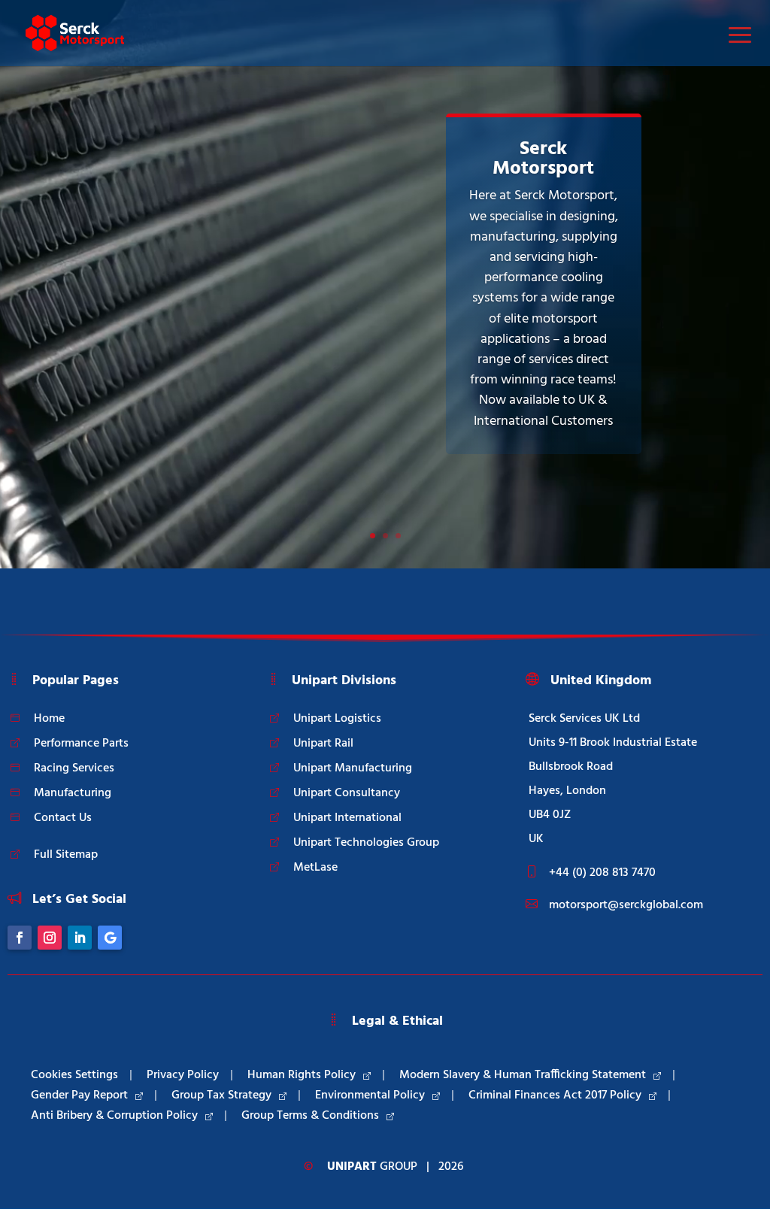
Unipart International (347, 818)
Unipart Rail (323, 743)
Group (372, 1167)
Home (49, 719)
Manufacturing (72, 793)
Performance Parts (81, 743)
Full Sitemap (66, 855)
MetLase (315, 867)
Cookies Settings (74, 1075)
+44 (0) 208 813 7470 (602, 873)
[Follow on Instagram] (50, 938)
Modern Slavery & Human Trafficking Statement (522, 1075)
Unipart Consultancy (346, 793)
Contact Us (63, 818)
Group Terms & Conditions (310, 1116)
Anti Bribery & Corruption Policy (114, 1116)
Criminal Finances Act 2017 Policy (554, 1095)
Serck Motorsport (543, 159)
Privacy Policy (183, 1075)
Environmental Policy (370, 1095)
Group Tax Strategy (221, 1095)
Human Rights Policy (301, 1075)
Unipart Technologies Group (366, 843)
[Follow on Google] (110, 938)
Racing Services (74, 768)
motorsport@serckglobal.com (626, 905)
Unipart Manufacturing (352, 768)
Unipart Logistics (337, 719)
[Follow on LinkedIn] (80, 938)
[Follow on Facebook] (20, 938)
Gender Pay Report (79, 1095)
